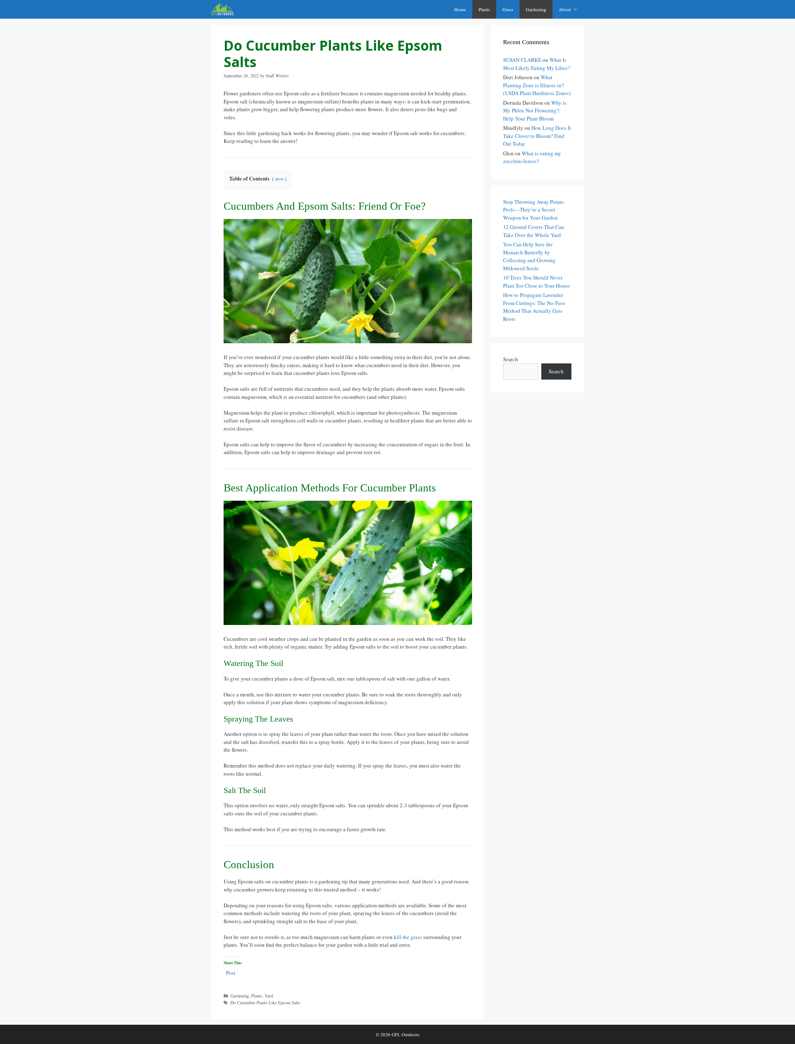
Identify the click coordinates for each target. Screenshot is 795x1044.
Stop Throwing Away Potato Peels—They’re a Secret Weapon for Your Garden (533, 209)
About (565, 9)
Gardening (536, 9)
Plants (484, 9)
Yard (269, 996)
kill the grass (408, 937)
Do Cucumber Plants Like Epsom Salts (265, 1002)
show (279, 179)
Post (230, 971)
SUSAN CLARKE (522, 59)
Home (460, 9)
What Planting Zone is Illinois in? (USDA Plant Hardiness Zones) (537, 85)
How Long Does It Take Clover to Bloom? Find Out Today (537, 135)
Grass (507, 9)
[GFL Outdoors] (224, 9)
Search (510, 359)
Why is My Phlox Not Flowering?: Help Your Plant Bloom (534, 110)
